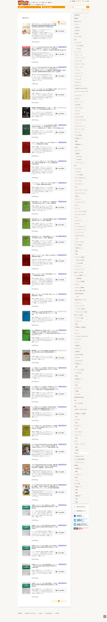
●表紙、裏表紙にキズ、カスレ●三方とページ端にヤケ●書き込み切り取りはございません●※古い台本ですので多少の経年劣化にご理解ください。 (42, 340)
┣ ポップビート (77, 199)
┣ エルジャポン (77, 348)
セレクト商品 (77, 483)
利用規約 (20, 613)
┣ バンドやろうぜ (78, 184)
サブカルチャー (77, 425)
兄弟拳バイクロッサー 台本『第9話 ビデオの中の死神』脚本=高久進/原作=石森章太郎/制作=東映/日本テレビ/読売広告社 (45, 547)
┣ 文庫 (76, 498)
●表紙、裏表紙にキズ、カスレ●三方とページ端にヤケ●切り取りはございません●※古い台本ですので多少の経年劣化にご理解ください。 (42, 572)
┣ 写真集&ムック (78, 468)
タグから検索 (48, 7)
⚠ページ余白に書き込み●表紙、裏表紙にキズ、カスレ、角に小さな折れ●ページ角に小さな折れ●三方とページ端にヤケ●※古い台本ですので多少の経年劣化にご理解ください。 (42, 534)
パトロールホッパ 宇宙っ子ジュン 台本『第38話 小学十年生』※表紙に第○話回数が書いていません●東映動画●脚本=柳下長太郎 (44, 163)
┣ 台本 (76, 416)
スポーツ (76, 441)
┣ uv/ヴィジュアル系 (79, 241)
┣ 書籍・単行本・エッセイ (80, 299)
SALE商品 (76, 33)
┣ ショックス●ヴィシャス (80, 226)
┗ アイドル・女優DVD (80, 308)
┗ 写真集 (76, 450)
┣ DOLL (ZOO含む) (78, 116)
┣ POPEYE (77, 357)
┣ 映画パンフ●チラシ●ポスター (80, 410)
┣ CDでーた (77, 223)
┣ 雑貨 (76, 492)
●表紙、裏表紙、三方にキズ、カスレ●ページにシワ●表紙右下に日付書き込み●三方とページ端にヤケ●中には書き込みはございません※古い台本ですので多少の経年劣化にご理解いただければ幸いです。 (42, 149)
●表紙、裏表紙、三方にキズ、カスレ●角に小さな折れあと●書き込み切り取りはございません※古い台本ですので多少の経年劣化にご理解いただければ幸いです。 (42, 208)
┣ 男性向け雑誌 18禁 (78, 293)
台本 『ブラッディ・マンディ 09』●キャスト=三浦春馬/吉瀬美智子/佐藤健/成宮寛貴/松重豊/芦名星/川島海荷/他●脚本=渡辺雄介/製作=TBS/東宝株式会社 (44, 25)
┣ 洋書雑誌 (76, 153)
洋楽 (75, 39)
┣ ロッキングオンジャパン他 (80, 190)
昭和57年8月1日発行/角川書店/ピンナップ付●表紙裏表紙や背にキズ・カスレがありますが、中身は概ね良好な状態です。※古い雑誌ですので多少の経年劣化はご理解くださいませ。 (42, 55)
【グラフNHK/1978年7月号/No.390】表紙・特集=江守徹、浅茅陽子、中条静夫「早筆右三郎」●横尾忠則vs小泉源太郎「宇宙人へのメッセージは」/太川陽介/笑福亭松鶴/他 (45, 486)
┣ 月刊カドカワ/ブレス (79, 235)
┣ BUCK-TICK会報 (79, 260)
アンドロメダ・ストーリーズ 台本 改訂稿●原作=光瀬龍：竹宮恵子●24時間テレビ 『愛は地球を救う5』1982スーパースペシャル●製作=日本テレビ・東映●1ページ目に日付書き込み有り (48, 127)
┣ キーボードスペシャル (79, 126)
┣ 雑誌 (76, 147)
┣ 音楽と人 (76, 196)
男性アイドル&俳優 (78, 315)
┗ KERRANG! (78, 159)
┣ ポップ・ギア (77, 76)
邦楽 (75, 165)
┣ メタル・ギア (77, 79)
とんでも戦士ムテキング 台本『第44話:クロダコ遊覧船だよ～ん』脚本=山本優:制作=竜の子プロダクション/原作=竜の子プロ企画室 (44, 427)
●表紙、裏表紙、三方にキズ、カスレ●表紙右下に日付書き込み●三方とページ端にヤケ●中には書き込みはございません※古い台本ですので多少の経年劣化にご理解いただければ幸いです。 (42, 190)
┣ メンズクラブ (77, 339)
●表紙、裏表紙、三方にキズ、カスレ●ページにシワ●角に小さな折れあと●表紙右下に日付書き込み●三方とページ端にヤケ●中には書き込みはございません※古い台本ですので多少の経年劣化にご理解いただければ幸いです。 (42, 170)
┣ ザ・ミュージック (78, 101)
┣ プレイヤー (77, 110)
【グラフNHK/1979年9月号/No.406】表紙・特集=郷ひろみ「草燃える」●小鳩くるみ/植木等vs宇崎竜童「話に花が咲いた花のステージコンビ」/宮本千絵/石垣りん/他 (45, 446)
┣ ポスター (76, 284)
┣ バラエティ (77, 419)
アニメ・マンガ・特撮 (79, 369)
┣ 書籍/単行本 (77, 495)
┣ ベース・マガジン (78, 107)
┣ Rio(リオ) (77, 98)
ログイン (79, 1)
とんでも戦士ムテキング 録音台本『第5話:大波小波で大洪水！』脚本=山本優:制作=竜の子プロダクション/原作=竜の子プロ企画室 (45, 369)
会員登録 (73, 1)
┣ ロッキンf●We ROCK (79, 177)
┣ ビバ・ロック (77, 51)
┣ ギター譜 (77, 171)
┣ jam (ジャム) (77, 85)
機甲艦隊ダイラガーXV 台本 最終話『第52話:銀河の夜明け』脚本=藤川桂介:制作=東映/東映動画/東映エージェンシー (44, 352)
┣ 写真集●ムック (78, 363)
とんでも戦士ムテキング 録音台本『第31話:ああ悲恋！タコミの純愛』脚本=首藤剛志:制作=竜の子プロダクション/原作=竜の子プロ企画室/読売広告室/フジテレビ (45, 408)
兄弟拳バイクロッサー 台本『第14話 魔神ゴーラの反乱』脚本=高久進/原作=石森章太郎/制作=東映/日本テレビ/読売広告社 (45, 585)
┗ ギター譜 (77, 48)
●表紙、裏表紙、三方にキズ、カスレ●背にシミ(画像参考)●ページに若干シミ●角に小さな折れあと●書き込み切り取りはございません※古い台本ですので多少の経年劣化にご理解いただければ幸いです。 (42, 243)
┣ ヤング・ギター (78, 61)
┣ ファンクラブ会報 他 (79, 257)
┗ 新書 (76, 502)
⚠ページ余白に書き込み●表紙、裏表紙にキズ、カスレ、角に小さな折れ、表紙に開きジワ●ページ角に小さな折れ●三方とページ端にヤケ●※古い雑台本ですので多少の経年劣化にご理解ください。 (42, 513)
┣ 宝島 (76, 428)
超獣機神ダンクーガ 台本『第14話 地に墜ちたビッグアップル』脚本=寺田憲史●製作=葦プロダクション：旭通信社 (44, 313)
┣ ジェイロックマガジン (79, 202)
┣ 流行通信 (76, 351)
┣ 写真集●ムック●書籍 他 (80, 327)
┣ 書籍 (76, 141)
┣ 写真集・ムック (78, 486)
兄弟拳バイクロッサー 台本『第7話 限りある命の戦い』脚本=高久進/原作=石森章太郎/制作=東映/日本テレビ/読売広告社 (45, 527)
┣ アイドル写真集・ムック (80, 275)
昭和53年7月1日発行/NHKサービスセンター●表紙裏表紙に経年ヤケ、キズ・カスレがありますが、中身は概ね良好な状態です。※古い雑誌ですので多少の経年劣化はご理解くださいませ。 (42, 493)
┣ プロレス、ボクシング (79, 444)
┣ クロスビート (77, 82)
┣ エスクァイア (77, 434)
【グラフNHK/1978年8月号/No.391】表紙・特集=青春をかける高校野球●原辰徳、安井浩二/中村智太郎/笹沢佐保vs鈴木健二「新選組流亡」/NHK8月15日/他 (45, 466)
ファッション (77, 333)
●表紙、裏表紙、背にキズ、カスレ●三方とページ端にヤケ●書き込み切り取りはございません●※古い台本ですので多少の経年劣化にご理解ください (42, 376)
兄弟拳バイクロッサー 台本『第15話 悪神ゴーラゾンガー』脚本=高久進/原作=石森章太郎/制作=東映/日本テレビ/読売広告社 (44, 566)
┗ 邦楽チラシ (77, 30)
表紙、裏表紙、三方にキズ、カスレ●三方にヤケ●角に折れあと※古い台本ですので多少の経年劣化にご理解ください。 (42, 132)
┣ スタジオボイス (78, 431)
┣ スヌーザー (77, 113)
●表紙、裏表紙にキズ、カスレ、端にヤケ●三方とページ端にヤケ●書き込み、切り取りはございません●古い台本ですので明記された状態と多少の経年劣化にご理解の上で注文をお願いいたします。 (42, 96)
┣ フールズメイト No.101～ (80, 214)
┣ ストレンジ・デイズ (79, 129)
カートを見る (86, 1)
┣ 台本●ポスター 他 (78, 456)
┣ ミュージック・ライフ (79, 57)
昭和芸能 (76, 465)
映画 (75, 406)
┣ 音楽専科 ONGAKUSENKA (80, 88)
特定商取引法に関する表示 (30, 613)
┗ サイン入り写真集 (79, 281)
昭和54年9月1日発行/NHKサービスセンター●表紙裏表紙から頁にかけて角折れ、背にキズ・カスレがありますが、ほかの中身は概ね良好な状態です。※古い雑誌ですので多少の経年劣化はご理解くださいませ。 (42, 453)
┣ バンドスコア (77, 42)
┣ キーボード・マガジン (79, 64)
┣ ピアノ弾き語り (78, 45)
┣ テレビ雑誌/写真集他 (79, 459)
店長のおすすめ (77, 21)
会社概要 (57, 613)
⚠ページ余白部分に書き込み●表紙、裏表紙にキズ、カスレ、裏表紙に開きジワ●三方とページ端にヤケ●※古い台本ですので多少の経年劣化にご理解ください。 (42, 553)
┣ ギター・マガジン (78, 67)
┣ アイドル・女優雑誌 (79, 287)
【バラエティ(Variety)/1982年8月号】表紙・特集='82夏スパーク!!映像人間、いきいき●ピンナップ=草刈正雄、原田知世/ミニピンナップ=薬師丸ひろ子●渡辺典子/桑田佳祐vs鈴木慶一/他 (49, 48)
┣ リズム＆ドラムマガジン (80, 120)
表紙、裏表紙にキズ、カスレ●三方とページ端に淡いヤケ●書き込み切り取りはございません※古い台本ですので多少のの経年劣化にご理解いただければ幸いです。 (42, 319)
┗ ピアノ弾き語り (78, 174)
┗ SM (76, 296)
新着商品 (76, 18)
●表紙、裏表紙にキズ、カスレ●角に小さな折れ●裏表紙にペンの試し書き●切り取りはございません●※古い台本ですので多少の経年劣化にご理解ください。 (42, 591)
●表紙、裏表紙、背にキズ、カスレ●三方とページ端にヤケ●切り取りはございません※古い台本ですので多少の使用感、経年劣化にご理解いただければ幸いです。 (42, 301)
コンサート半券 (77, 36)
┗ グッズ (76, 330)
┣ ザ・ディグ (77, 132)
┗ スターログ (77, 394)
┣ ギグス (76, 205)
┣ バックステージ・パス (79, 229)
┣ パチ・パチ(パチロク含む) (80, 211)
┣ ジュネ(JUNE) (78, 372)
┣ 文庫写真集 (78, 278)
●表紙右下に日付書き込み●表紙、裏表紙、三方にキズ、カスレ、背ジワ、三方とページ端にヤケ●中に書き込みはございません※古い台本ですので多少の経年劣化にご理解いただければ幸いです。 (42, 262)
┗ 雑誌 (76, 366)
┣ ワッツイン (77, 208)
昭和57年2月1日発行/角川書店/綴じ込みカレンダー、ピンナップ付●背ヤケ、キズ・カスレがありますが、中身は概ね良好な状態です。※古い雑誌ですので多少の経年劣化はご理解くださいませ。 (42, 77)
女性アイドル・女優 (78, 272)
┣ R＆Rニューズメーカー (79, 193)
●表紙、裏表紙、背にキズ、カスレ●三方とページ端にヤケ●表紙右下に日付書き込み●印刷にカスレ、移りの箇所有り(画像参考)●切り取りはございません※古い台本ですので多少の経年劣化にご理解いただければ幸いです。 (42, 282)
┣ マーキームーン (78, 95)
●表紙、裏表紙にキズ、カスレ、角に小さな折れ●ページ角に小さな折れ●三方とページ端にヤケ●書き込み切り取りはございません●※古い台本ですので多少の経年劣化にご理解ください (42, 395)
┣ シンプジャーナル (78, 232)
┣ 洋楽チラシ (77, 27)
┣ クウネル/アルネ (78, 360)
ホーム (22, 7)
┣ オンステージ (77, 220)
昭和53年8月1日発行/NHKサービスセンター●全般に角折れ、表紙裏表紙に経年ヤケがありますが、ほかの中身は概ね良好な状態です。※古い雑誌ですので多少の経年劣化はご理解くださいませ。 (42, 473)
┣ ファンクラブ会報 (78, 318)
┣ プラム (76, 217)
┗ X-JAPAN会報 (78, 263)
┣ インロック (77, 70)
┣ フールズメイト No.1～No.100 (81, 92)
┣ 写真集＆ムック (78, 138)
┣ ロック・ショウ (78, 54)
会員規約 (40, 613)
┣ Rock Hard (78, 156)
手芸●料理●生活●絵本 (79, 397)
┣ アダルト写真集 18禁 (79, 290)
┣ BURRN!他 (77, 104)
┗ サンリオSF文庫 (78, 403)
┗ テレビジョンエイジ (79, 462)
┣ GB (75, 187)
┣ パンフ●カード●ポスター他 (80, 336)
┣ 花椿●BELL (77, 345)
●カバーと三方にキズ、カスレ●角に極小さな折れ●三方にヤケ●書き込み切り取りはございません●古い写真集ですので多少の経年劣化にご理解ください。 (42, 114)
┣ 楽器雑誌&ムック (78, 144)
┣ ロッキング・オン (78, 73)
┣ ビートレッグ (77, 123)
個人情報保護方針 (49, 613)
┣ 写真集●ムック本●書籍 (79, 413)
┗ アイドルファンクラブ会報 (80, 311)
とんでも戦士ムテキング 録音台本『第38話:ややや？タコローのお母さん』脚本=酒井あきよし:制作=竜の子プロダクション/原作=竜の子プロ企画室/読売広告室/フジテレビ (45, 388)
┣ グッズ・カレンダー (79, 305)
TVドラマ (76, 453)
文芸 (75, 400)
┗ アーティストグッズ (79, 162)
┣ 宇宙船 (76, 391)
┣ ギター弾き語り (78, 135)
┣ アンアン (76, 342)
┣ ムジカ (76, 238)
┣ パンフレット (77, 150)
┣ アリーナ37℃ (78, 180)
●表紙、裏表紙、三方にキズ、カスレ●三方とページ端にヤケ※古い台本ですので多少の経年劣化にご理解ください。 (42, 358)
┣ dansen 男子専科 (78, 354)
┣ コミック (76, 382)
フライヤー (76, 24)
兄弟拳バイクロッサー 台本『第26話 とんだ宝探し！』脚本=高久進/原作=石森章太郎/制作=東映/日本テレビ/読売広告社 (45, 507)
